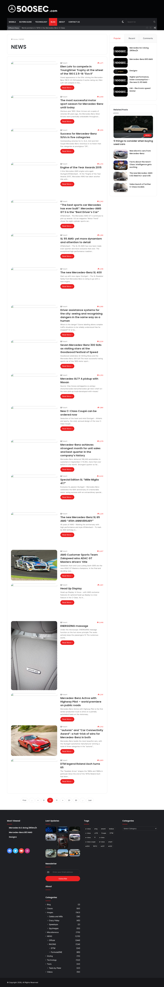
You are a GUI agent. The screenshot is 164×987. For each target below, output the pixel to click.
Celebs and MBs (56, 916)
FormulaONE (56, 952)
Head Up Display (71, 588)
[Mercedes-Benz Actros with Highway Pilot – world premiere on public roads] (34, 707)
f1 (95, 837)
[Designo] (121, 71)
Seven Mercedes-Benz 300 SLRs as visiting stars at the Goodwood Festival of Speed (80, 348)
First (24, 800)
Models (12, 22)
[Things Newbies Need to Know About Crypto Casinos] (50, 830)
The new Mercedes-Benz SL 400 (81, 272)
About (62, 22)
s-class (101, 837)
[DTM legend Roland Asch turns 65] (34, 774)
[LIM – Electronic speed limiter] (121, 92)
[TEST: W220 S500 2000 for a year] (62, 841)
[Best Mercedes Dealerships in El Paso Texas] (62, 830)
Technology (41, 22)
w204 (87, 846)
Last (90, 800)
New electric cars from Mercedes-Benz (140, 152)
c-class (88, 833)
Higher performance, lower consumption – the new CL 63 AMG (140, 80)
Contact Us (74, 22)
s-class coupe (90, 842)
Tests (49, 964)
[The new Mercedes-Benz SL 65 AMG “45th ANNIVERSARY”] (34, 529)
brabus (111, 829)
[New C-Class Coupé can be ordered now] (34, 421)
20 (69, 800)
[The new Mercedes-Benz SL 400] (34, 285)
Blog (53, 22)
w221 (103, 846)
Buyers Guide (25, 22)
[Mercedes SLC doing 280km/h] (121, 51)
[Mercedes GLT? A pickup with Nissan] (34, 388)
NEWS (49, 936)
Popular (117, 38)
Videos (50, 972)
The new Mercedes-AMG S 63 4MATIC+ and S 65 (141, 174)
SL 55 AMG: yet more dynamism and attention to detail (81, 240)
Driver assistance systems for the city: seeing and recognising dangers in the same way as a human (81, 315)
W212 (95, 846)
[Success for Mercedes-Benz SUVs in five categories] (34, 144)
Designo (133, 70)
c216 (96, 833)
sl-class (102, 842)
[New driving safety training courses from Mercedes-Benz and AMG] (74, 852)
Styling (50, 956)
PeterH (64, 63)
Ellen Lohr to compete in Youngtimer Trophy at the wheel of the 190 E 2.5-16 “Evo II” (81, 70)
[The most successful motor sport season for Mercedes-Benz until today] (34, 110)
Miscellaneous (53, 932)
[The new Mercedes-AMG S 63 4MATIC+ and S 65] (121, 176)
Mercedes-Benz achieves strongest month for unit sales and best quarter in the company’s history (80, 450)
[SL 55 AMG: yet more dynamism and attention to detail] (34, 249)
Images (50, 912)
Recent (132, 38)
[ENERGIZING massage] (34, 655)
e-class (88, 837)
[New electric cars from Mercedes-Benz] (121, 154)
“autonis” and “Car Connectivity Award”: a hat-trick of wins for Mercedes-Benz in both (81, 733)
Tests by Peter (55, 968)
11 (56, 800)
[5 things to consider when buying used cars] (74, 830)
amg (95, 829)
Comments (148, 38)
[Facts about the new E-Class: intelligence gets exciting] (121, 165)
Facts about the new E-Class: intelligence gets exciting (141, 164)
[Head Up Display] (34, 601)
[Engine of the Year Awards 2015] (34, 180)
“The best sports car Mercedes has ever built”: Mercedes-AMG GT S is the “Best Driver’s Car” (80, 208)
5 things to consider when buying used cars (39, 28)
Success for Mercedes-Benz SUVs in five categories (78, 135)
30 (76, 800)
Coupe (103, 833)
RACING (52, 944)
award (103, 829)
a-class (88, 829)
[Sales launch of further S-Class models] (121, 187)
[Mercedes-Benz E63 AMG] (121, 63)
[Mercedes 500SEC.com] (32, 9)
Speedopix (53, 924)
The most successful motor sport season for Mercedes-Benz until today (81, 103)
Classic (50, 908)
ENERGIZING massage (74, 626)
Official (52, 940)
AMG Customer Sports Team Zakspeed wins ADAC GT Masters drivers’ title (79, 558)
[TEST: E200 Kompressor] (50, 853)
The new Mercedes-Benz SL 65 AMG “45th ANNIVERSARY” (80, 519)
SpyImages (53, 928)
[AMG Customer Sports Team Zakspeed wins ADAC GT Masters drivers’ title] (34, 565)
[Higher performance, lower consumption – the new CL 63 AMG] (121, 80)
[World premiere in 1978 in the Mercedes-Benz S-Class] (50, 837)
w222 (110, 846)
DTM (53, 948)
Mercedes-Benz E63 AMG (141, 59)
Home (15, 39)
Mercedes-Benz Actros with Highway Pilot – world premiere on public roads (80, 701)
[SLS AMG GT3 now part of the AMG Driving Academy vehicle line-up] (62, 852)
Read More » (67, 88)
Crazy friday (54, 920)
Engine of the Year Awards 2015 (80, 167)
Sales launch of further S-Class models (140, 185)
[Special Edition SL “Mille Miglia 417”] (34, 492)
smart (110, 842)
